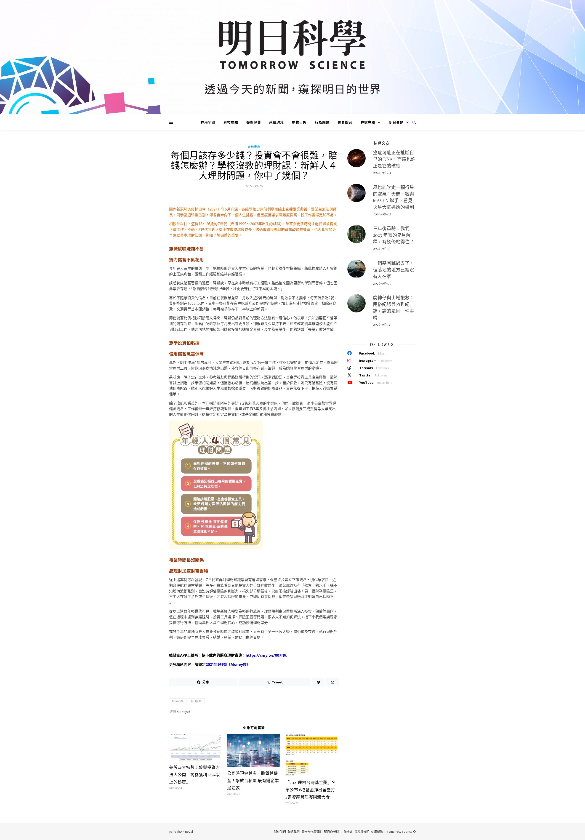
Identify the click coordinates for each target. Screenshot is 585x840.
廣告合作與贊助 (311, 831)
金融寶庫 (254, 147)
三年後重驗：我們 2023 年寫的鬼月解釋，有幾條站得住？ (393, 235)
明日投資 (196, 701)
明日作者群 (331, 831)
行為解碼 (322, 122)
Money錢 (177, 701)
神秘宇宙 (208, 122)
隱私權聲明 (361, 831)
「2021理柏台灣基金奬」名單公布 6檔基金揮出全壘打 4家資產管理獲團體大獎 (310, 790)
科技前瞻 (230, 122)
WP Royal (186, 831)
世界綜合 (345, 122)
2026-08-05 (382, 283)
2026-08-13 (381, 248)
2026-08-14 (381, 324)
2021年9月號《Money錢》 (228, 664)
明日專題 (396, 122)
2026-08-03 (382, 172)
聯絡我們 (294, 831)
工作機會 (347, 831)
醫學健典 (253, 122)
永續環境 (276, 122)
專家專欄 (368, 122)
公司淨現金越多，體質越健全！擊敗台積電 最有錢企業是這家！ (253, 781)
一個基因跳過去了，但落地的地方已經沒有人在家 (393, 269)
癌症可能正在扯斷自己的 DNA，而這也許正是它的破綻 (394, 159)
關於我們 (280, 831)
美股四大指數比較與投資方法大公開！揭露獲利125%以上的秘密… (194, 775)
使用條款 (377, 831)
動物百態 (299, 122)
